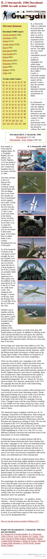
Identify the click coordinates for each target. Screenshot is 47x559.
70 (19, 108)
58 (7, 104)
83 (10, 114)
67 (10, 108)
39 (22, 95)
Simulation (7, 64)
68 (13, 108)
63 (22, 104)
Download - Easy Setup (21, 140)
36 (13, 95)
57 (4, 104)
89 (4, 117)
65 (4, 108)
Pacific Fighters (7, 545)
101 (17, 120)
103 (4, 124)
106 (16, 124)
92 (13, 117)
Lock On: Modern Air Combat (26, 536)
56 (25, 101)
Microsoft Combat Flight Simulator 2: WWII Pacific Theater (23, 542)
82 (7, 114)
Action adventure (9, 35)
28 (13, 92)
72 (25, 108)
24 (25, 88)
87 (22, 114)
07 (22, 82)
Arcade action (8, 44)
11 (10, 85)
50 (7, 101)
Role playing (8, 60)
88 (25, 114)
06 (19, 82)
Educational (7, 51)
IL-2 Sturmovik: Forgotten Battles (14, 534)
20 (13, 88)
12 (13, 85)
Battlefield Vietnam (34, 539)
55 (22, 101)
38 (19, 95)
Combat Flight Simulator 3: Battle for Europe (19, 541)
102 (21, 120)
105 (12, 124)
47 (22, 98)
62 (19, 104)
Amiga (5, 41)
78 (19, 111)
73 (4, 111)
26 (7, 92)
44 (13, 98)
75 (10, 111)
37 (16, 95)
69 (16, 108)
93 (16, 117)
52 (13, 101)
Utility (5, 73)
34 (7, 95)
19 (10, 88)
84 (13, 114)
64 (25, 104)
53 (16, 101)
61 (16, 104)
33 (4, 95)
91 (10, 117)
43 (10, 98)
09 (4, 85)
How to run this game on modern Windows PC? (20, 521)
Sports (5, 67)
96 (25, 117)
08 (25, 82)
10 (7, 85)
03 (10, 82)
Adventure (7, 38)
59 (10, 104)
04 (13, 82)
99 (10, 120)
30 (19, 92)
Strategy (6, 70)
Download (21, 137)
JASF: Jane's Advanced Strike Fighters (22, 537)
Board (5, 48)
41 (4, 98)
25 (4, 92)
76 (13, 111)
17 (4, 88)
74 (7, 111)
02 (7, 82)
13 (16, 85)
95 (22, 117)
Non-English (8, 54)
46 (19, 98)
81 (4, 114)
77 (16, 111)
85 (16, 114)
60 (13, 104)
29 (16, 92)
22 (19, 88)
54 (19, 101)
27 (10, 92)
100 (13, 120)
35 (10, 95)
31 (22, 92)
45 (16, 98)
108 (24, 124)
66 (7, 108)
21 (16, 88)
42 (7, 98)
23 (22, 88)
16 (25, 85)
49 (4, 101)
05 (16, 82)
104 (8, 124)
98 (7, 120)
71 (22, 108)
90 (7, 117)
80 (25, 111)
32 (25, 92)
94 (19, 117)
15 (22, 85)
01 (4, 82)
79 (22, 111)
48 (25, 98)
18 (7, 88)
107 (20, 124)
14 (19, 85)
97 (4, 120)
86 (19, 114)
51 (10, 101)
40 (25, 95)
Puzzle (5, 57)
